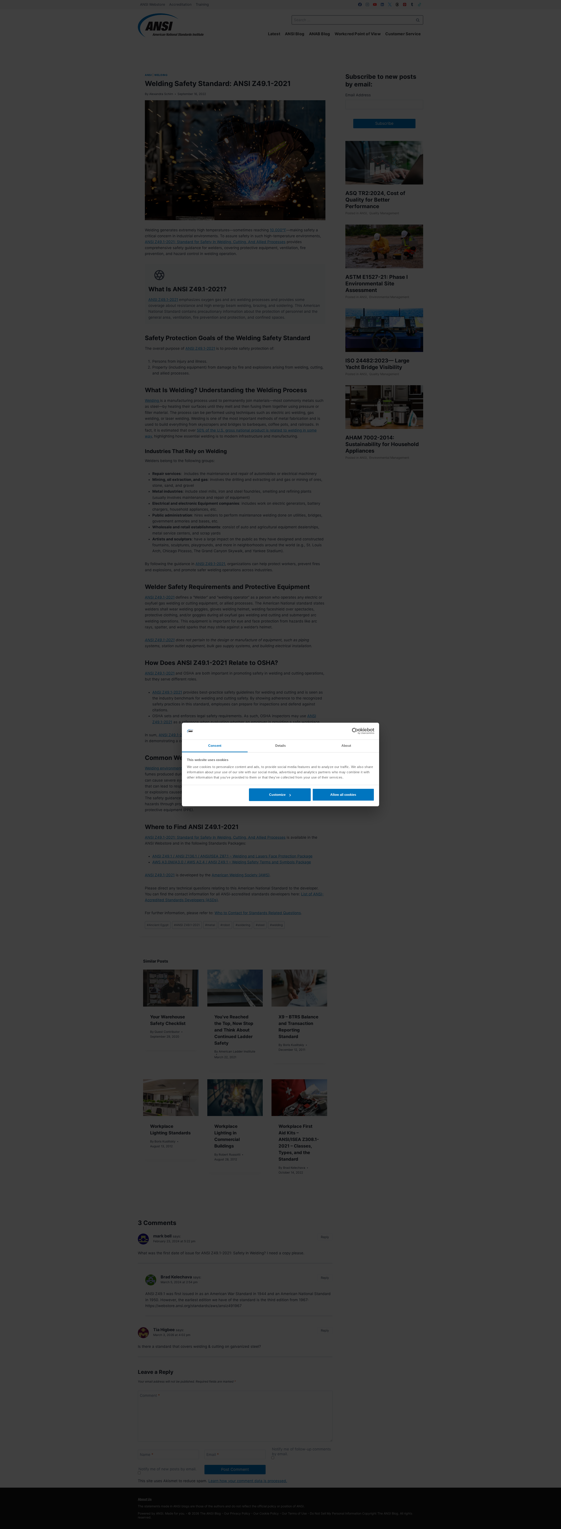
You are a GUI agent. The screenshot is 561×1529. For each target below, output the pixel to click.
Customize (277, 794)
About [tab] (346, 745)
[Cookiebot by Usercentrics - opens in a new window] (355, 731)
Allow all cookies (343, 794)
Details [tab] (280, 745)
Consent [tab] (214, 745)
